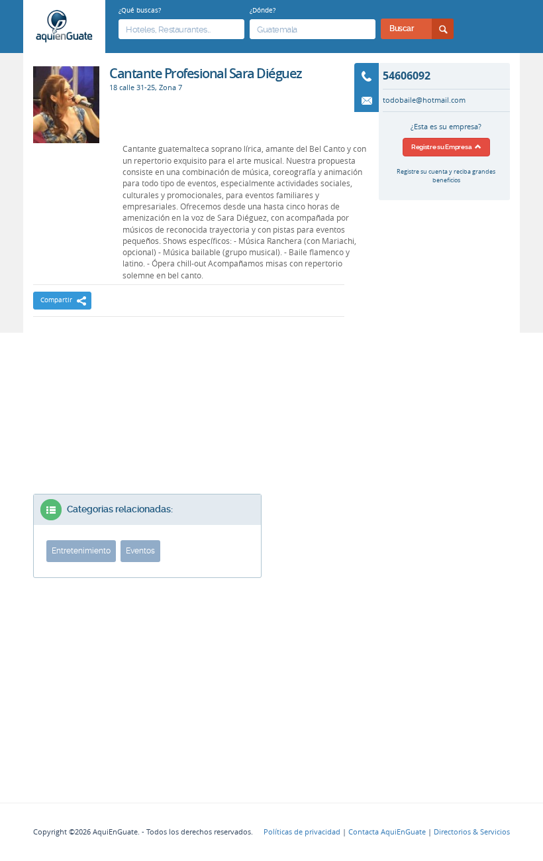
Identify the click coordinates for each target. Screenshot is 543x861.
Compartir (56, 300)
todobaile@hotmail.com (424, 100)
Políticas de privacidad (302, 831)
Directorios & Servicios (472, 831)
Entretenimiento (81, 550)
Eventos (140, 550)
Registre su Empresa (443, 146)
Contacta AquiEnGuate (387, 831)
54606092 (406, 75)
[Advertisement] (189, 363)
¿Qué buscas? (140, 10)
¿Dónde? (262, 10)
